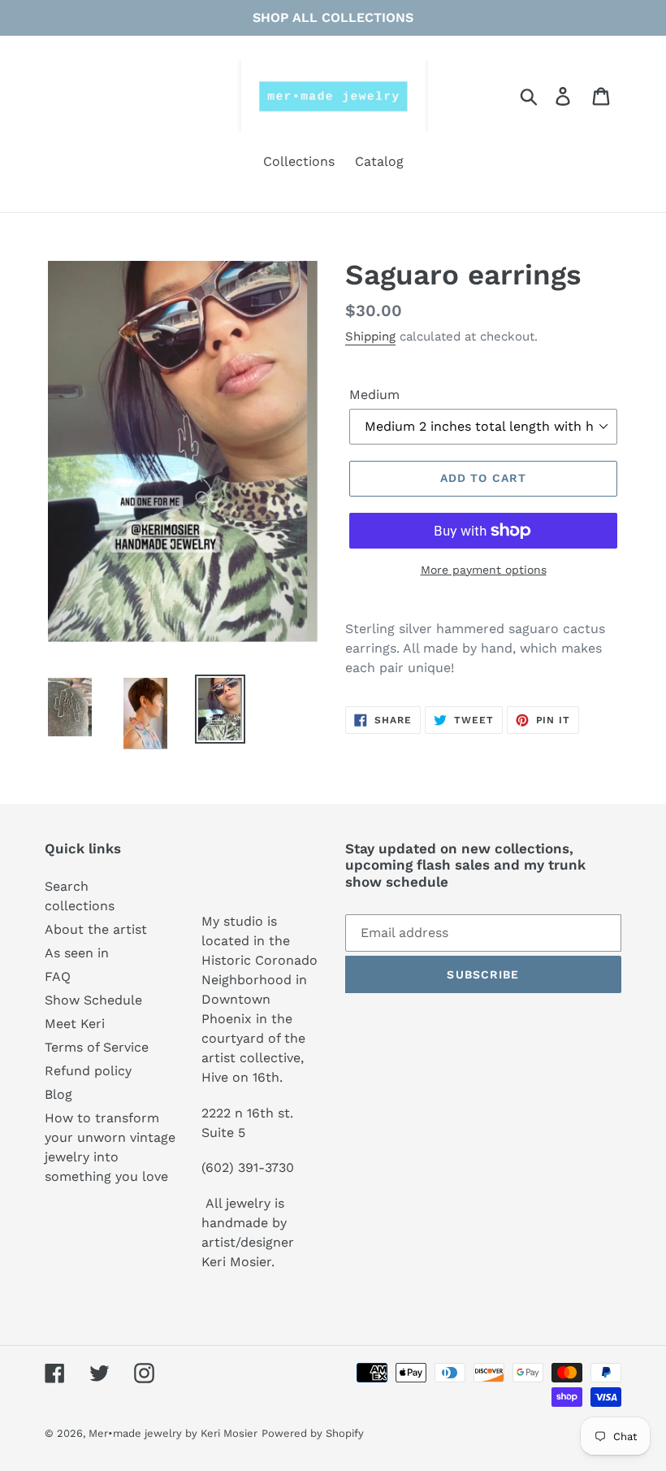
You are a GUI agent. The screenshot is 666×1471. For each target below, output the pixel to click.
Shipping (370, 336)
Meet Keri (75, 1023)
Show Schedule (93, 1000)
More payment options (484, 569)
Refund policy (88, 1070)
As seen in (77, 953)
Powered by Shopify (313, 1433)
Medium (374, 394)
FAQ (58, 976)
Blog (58, 1094)
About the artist (96, 929)
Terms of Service (97, 1047)
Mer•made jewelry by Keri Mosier (173, 1433)
